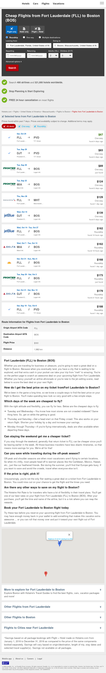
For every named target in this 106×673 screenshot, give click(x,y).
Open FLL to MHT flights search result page (53, 200)
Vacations (58, 3)
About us (19, 659)
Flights (45, 3)
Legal (39, 659)
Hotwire (10, 3)
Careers (30, 659)
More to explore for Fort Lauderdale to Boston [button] (34, 589)
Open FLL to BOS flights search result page (53, 169)
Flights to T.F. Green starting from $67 (60, 539)
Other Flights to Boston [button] (19, 617)
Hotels (25, 3)
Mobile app (7, 659)
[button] (45, 574)
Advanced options (13, 61)
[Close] (69, 534)
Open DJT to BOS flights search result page (53, 216)
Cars (35, 3)
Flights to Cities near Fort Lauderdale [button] (28, 627)
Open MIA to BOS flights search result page (53, 184)
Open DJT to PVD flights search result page (53, 153)
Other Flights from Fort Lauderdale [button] (27, 606)
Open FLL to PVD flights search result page (53, 137)
